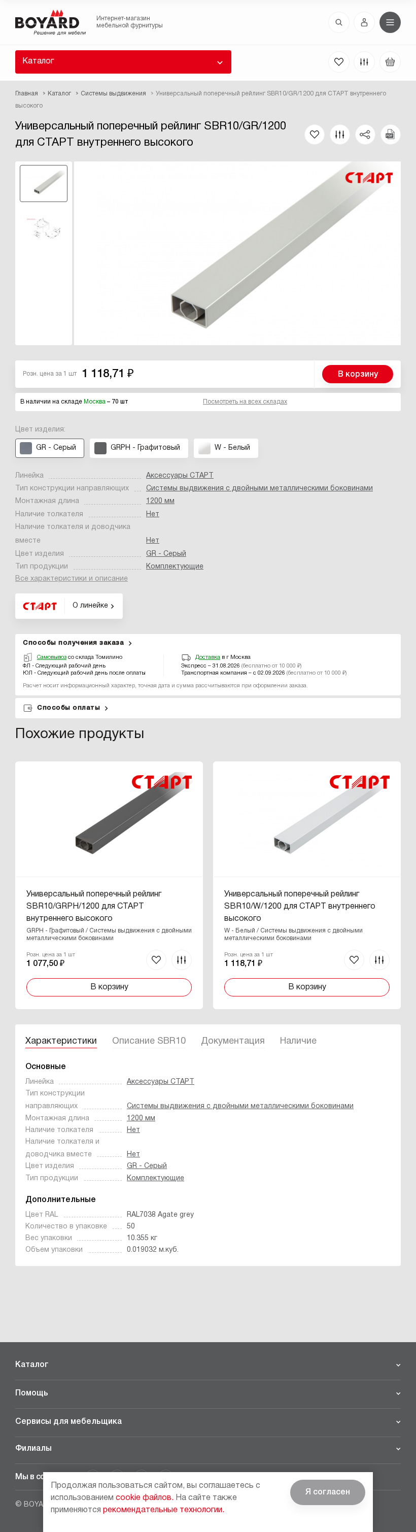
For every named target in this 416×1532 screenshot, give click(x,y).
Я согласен (327, 1492)
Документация (233, 1041)
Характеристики (61, 1041)
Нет (152, 514)
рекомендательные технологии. (163, 1510)
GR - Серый (166, 554)
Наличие (298, 1041)
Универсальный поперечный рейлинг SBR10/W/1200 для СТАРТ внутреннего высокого (299, 906)
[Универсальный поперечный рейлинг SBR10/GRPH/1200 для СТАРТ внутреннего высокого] (109, 885)
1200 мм (160, 501)
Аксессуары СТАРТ (180, 476)
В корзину (358, 374)
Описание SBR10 (149, 1041)
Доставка (207, 657)
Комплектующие (174, 566)
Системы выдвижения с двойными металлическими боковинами (259, 488)
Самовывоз (51, 657)
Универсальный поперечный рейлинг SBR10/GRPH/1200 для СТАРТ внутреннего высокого (93, 906)
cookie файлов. (145, 1498)
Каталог (38, 61)
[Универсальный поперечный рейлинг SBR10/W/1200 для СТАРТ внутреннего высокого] (307, 885)
